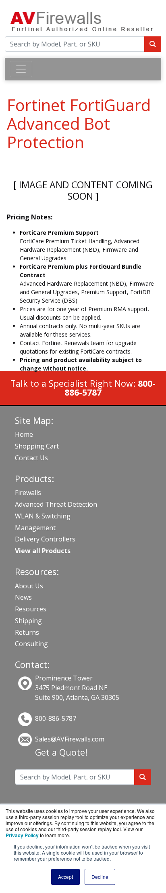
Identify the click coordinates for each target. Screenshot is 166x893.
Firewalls (28, 492)
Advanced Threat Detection (56, 504)
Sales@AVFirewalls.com (69, 739)
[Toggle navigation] (21, 69)
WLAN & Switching (43, 516)
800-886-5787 (55, 718)
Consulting (31, 643)
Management (35, 527)
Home (24, 434)
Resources (30, 608)
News (23, 597)
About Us (29, 585)
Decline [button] (99, 876)
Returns (27, 632)
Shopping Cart (37, 446)
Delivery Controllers (45, 539)
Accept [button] (65, 876)
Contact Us (31, 457)
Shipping (28, 620)
